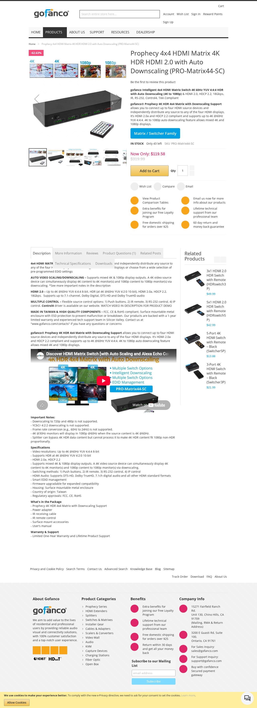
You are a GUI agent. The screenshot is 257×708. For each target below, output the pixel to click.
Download (197, 576)
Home (32, 44)
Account (168, 14)
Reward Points (212, 14)
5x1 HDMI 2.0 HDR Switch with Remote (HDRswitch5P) (216, 311)
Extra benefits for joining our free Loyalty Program (158, 212)
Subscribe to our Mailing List (151, 663)
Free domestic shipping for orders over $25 (158, 224)
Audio (89, 642)
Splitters (91, 615)
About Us (221, 576)
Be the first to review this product (153, 82)
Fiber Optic (93, 660)
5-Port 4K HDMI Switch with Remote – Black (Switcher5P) (216, 342)
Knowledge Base (141, 569)
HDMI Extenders (96, 611)
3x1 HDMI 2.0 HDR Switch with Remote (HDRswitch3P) (216, 280)
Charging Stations (97, 655)
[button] (37, 99)
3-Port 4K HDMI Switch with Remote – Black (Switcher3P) (216, 373)
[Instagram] (46, 649)
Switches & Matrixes (99, 620)
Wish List (183, 14)
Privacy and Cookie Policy (47, 569)
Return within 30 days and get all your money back (158, 649)
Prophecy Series (96, 606)
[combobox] (120, 14)
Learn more (188, 695)
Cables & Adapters (98, 629)
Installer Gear (95, 624)
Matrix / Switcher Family (155, 133)
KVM (89, 646)
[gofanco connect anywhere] (52, 14)
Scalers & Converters (99, 633)
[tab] (42, 253)
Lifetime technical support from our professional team (155, 625)
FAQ (209, 576)
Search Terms (75, 569)
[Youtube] (63, 649)
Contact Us (94, 569)
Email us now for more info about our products (209, 200)
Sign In (196, 14)
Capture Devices (96, 651)
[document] (128, 700)
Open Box (92, 664)
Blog (158, 569)
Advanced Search (116, 569)
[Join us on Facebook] (54, 649)
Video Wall (93, 637)
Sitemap (168, 569)
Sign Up (168, 22)
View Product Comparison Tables (155, 200)
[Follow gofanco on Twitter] (37, 649)
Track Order (180, 576)
